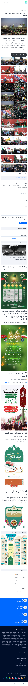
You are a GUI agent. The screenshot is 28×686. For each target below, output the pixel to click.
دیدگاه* (25, 191)
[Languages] (5, 3)
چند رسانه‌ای (20, 177)
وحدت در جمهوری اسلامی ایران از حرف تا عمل (16, 259)
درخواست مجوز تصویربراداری (20, 656)
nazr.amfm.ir (10, 502)
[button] (16, 262)
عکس (15, 177)
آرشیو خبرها (23, 660)
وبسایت (25, 211)
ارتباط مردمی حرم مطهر (21, 658)
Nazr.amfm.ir (8, 382)
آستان (25, 177)
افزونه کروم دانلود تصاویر (21, 665)
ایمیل (25, 206)
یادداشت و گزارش (22, 242)
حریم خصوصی (23, 663)
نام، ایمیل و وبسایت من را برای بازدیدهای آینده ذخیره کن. (13, 218)
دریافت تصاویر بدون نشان (19, 54)
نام (26, 200)
